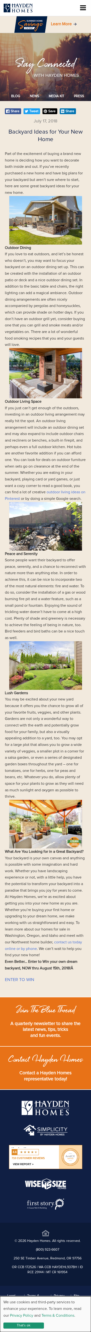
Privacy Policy (21, 1315)
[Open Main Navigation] (83, 8)
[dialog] (45, 1314)
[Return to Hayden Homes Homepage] (18, 8)
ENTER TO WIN (19, 980)
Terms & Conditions (57, 1315)
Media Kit (56, 96)
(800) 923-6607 (47, 1249)
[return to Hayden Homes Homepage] (45, 1114)
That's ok (23, 1325)
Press (79, 96)
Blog (15, 96)
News (34, 96)
